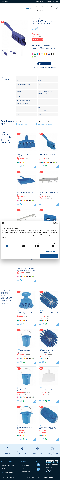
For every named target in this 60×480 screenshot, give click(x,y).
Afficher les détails (51, 251)
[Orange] (46, 54)
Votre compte (24, 461)
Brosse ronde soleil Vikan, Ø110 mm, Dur (24, 313)
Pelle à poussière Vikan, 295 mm (25, 193)
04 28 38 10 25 (6, 471)
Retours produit (25, 465)
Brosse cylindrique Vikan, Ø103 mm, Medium (47, 351)
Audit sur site (7, 452)
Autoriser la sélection (30, 256)
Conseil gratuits (22, 452)
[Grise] (35, 57)
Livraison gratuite (52, 452)
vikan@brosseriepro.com (8, 472)
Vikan (39, 77)
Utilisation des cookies (15, 477)
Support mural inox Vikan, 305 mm (48, 193)
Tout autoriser (49, 256)
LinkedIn (38, 469)
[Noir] (51, 54)
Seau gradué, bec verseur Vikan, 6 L (24, 351)
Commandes (25, 467)
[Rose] (32, 54)
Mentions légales (5, 477)
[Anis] (32, 57)
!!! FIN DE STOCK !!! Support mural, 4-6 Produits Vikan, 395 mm (26, 269)
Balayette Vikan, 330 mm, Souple (47, 155)
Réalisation (45, 477)
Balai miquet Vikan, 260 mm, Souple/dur (25, 155)
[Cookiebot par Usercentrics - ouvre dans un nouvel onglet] (52, 223)
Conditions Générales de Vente (29, 477)
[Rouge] (39, 54)
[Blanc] (42, 54)
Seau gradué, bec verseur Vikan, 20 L (24, 427)
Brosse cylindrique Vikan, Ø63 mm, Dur (48, 313)
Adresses (24, 470)
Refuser (11, 256)
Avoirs (23, 468)
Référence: (34, 18)
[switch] (23, 246)
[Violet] (49, 54)
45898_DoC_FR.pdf (21, 124)
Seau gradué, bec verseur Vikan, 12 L (24, 389)
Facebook (38, 464)
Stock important (37, 452)
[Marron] (54, 54)
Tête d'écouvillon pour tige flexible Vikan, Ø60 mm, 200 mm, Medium (47, 427)
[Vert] (35, 54)
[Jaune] (44, 54)
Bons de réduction (26, 471)
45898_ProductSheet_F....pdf (44, 124)
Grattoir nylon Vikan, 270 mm (48, 389)
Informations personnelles (27, 464)
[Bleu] (37, 54)
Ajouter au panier (44, 64)
